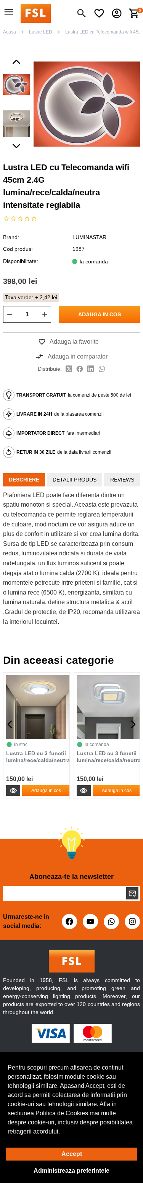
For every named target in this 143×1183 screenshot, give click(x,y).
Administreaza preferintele (71, 1170)
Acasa (9, 32)
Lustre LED (40, 32)
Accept (71, 1154)
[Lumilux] (36, 13)
